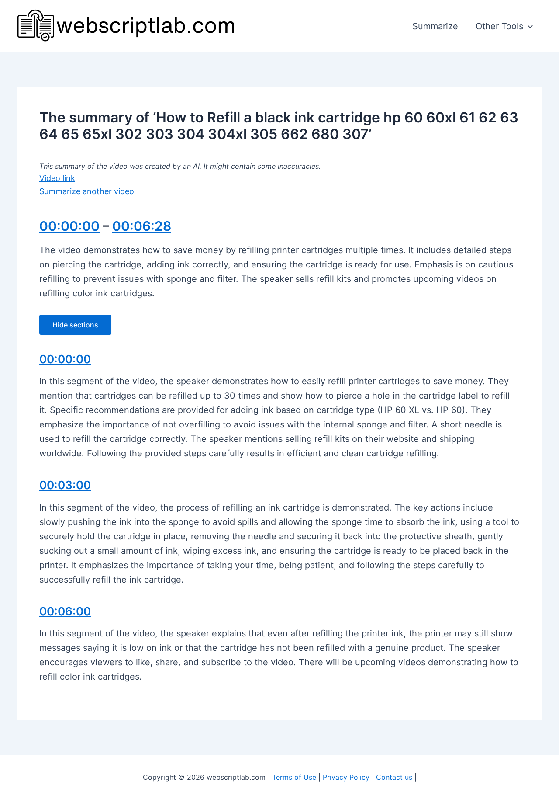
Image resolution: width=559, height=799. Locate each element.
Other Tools (499, 26)
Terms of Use (294, 777)
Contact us (394, 777)
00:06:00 (65, 611)
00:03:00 (65, 485)
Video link (57, 178)
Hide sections (75, 324)
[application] (528, 26)
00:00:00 (69, 226)
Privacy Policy (346, 777)
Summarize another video (86, 191)
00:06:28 (141, 226)
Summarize (435, 26)
